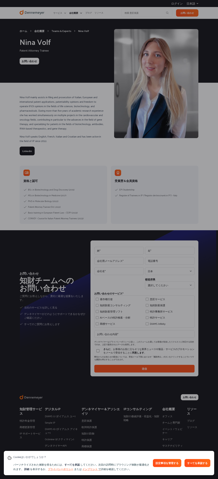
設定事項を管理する (167, 463)
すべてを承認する (197, 463)
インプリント (90, 469)
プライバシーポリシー (60, 469)
